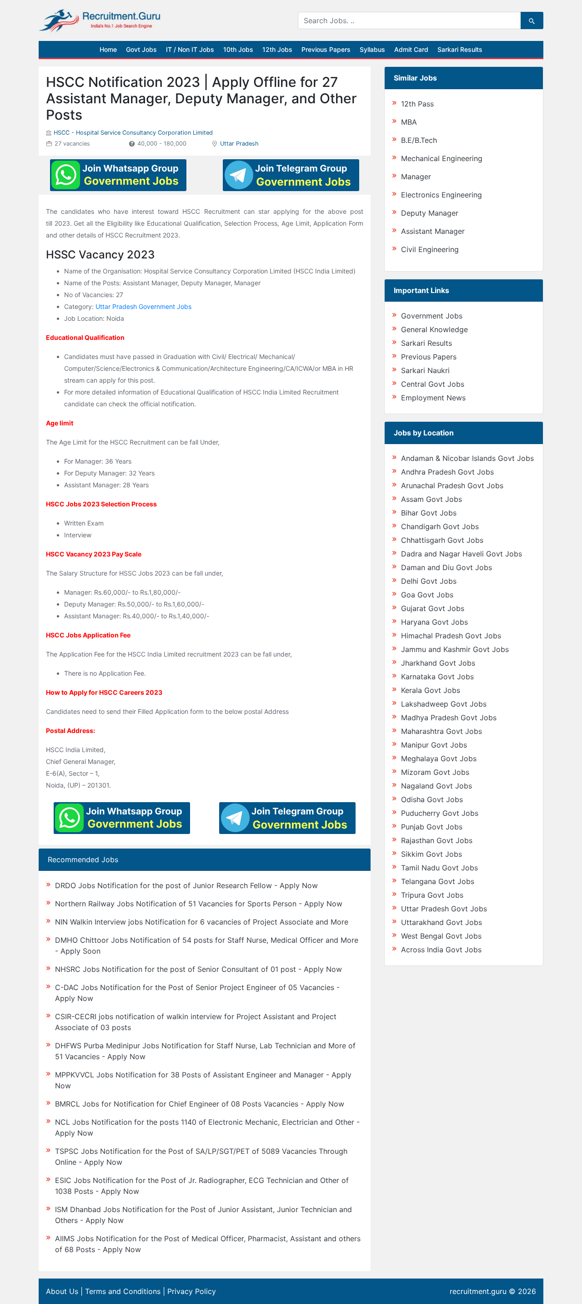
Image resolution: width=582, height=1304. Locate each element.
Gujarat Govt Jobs (432, 608)
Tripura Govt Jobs (432, 895)
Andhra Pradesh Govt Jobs (447, 471)
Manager (416, 176)
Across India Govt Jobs (441, 949)
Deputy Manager (429, 212)
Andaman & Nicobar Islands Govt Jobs (467, 458)
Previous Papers (326, 49)
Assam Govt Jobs (431, 499)
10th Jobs (238, 49)
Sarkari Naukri (425, 370)
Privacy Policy (191, 1291)
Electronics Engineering (441, 194)
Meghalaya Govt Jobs (439, 758)
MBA (409, 121)
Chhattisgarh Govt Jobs (442, 540)
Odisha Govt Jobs (432, 799)
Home (108, 49)
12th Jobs (277, 49)
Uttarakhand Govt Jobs (441, 922)
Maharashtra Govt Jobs (441, 731)
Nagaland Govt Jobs (436, 785)
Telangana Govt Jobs (437, 881)
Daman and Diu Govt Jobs (446, 567)
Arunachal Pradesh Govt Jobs (452, 485)
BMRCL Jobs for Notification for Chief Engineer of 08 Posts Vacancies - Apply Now (199, 1103)
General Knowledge (434, 329)
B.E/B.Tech (419, 140)
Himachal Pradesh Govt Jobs (451, 635)
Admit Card (411, 49)
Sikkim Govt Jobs (431, 854)
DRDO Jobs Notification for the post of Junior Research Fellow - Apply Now (186, 885)
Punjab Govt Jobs (431, 826)
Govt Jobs (141, 49)
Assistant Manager (433, 231)
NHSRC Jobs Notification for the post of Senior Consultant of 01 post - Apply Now (198, 969)
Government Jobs (431, 315)
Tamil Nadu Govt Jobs (439, 867)
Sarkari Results (459, 49)
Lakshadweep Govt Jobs (444, 703)
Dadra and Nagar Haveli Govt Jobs (461, 553)
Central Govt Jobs (432, 384)
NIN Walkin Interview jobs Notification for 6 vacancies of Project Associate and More (201, 921)
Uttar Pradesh (239, 143)
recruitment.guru (478, 1291)
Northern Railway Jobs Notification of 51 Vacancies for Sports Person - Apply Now (198, 903)
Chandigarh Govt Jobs (440, 526)
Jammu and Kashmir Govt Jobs (455, 649)
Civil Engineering (430, 249)
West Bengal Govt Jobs (441, 935)
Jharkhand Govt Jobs (438, 662)
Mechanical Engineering (441, 158)
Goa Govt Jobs (427, 594)
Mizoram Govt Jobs (435, 772)
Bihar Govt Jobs (429, 512)
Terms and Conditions (123, 1291)
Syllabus (372, 49)
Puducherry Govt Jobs (439, 813)
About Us (62, 1291)
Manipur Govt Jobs (434, 744)
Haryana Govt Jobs (434, 622)
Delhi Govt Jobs (429, 581)
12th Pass (417, 103)
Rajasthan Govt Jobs (436, 840)
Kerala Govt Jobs (430, 690)
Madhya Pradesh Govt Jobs (449, 717)
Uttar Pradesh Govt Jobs (444, 908)
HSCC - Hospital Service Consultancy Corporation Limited (133, 132)
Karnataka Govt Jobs (437, 676)
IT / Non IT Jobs (190, 49)
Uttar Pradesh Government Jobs (143, 306)
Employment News (433, 397)
